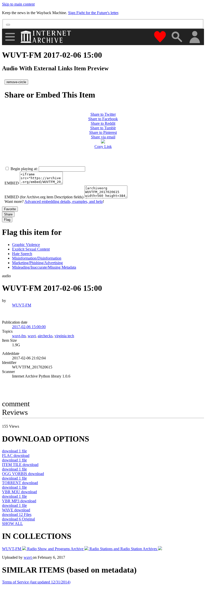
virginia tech (64, 336)
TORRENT (20, 483)
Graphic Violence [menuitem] (26, 244)
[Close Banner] (8, 24)
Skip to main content (18, 4)
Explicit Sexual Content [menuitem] (31, 249)
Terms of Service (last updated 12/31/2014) (36, 582)
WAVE (16, 510)
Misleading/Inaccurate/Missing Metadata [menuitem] (44, 267)
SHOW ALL (12, 523)
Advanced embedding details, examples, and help (63, 201)
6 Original (18, 519)
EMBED (12, 183)
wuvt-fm (19, 336)
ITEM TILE (20, 464)
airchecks (45, 336)
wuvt (32, 336)
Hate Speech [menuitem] (22, 254)
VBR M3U (19, 492)
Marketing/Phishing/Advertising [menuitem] (37, 263)
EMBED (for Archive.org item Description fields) (44, 197)
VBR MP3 (19, 501)
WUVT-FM (21, 305)
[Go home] (46, 37)
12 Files (16, 514)
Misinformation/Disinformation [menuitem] (36, 258)
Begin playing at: (24, 169)
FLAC (15, 455)
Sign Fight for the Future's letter (93, 13)
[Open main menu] (10, 37)
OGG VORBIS (23, 474)
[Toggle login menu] (194, 37)
